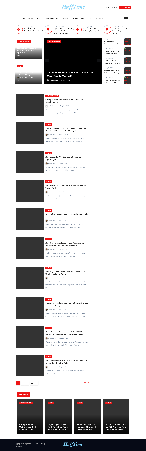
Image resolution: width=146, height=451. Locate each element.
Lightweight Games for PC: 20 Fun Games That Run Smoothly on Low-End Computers (28, 73)
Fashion (75, 18)
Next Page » (86, 383)
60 (32, 383)
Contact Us (99, 18)
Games (83, 18)
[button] (130, 18)
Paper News (39, 444)
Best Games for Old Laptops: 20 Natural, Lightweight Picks (111, 63)
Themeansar (18, 446)
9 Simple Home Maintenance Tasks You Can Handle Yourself (112, 44)
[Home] (17, 18)
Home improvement (52, 18)
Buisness (31, 18)
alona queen (24, 77)
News (23, 18)
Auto (90, 18)
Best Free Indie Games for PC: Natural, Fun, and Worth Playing (121, 31)
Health (39, 18)
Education (65, 18)
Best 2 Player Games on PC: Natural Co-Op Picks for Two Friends (112, 82)
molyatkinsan (24, 52)
